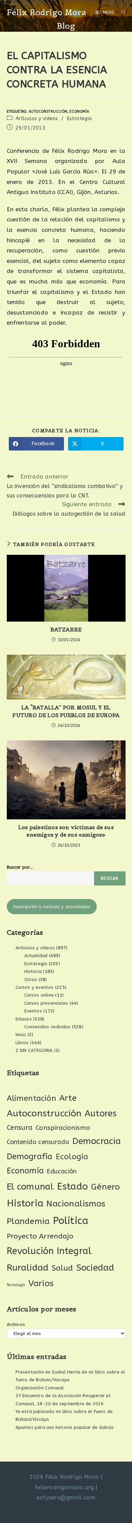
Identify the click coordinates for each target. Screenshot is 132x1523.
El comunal (30, 1186)
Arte (67, 1098)
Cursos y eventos (35, 987)
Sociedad (95, 1267)
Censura (19, 1128)
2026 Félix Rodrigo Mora (64, 1476)
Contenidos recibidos (47, 1026)
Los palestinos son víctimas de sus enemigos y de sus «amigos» (66, 831)
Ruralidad (28, 1267)
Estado (72, 1186)
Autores (100, 1114)
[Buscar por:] (121, 12)
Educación (61, 1171)
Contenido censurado (38, 1142)
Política (71, 1221)
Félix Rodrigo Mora (47, 12)
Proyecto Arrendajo (40, 1236)
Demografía (30, 1156)
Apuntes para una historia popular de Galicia (65, 1427)
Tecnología (16, 1285)
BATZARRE (66, 629)
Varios (40, 1283)
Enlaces (24, 1019)
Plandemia (28, 1221)
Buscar (109, 878)
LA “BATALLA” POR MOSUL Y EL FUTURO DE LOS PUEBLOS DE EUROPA (65, 711)
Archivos (16, 1324)
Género (105, 1187)
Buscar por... (20, 867)
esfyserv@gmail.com (66, 1497)
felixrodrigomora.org (64, 1487)
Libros (22, 1042)
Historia (33, 971)
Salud (62, 1268)
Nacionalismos (75, 1204)
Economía (79, 111)
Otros (30, 979)
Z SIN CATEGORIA (34, 1050)
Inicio (21, 1034)
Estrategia (79, 118)
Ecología (72, 1156)
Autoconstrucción (47, 111)
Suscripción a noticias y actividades (51, 906)
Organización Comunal (40, 1387)
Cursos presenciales (46, 1003)
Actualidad (36, 955)
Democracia (96, 1141)
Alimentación (31, 1098)
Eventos (33, 1010)
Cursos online (39, 995)
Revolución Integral (49, 1251)
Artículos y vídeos (37, 118)
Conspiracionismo (63, 1128)
